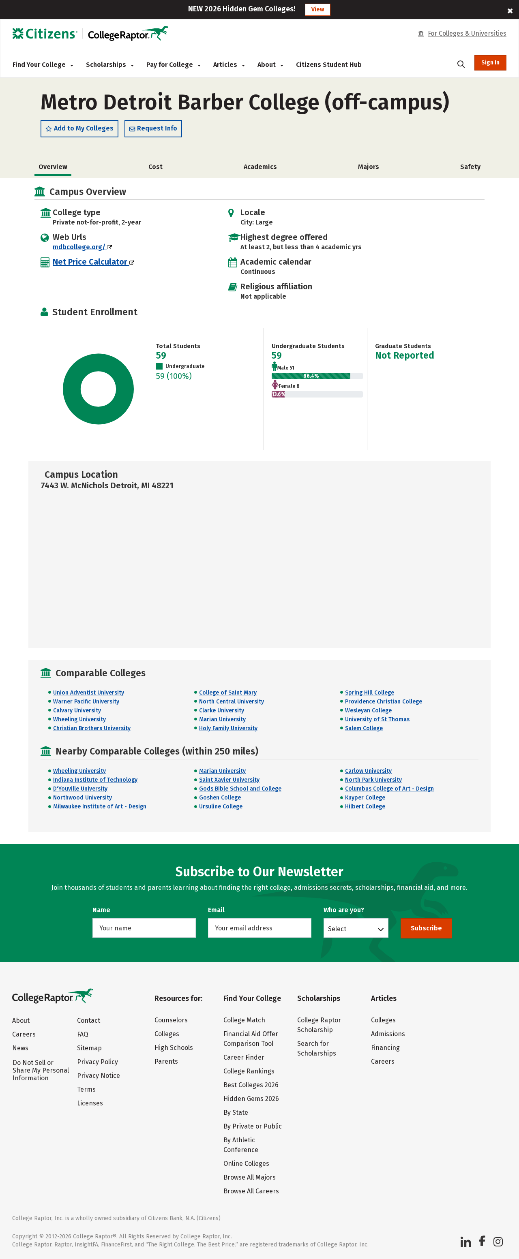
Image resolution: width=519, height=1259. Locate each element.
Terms (86, 1089)
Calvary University (77, 710)
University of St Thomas (377, 719)
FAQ (82, 1034)
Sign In (490, 62)
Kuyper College (365, 797)
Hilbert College (365, 806)
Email (216, 910)
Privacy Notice (98, 1075)
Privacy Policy (97, 1062)
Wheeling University (79, 719)
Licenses (90, 1103)
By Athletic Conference (240, 1145)
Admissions (388, 1034)
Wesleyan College (368, 710)
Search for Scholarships (316, 1048)
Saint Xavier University (229, 779)
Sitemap (89, 1048)
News (20, 1048)
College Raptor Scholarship (319, 1025)
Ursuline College (220, 806)
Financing (385, 1048)
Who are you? (344, 910)
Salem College (364, 728)
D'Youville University (80, 788)
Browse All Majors (249, 1177)
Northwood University (82, 797)
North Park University (373, 779)
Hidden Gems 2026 (251, 1099)
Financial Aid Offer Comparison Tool (250, 1038)
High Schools (173, 1048)
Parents (166, 1061)
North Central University (231, 701)
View (317, 9)
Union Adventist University (88, 692)
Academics (260, 167)
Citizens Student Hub (329, 64)
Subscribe (426, 928)
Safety (470, 167)
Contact (88, 1020)
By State (235, 1112)
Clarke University (221, 710)
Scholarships (107, 64)
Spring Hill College (369, 692)
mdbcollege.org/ (80, 247)
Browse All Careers (251, 1191)
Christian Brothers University (92, 728)
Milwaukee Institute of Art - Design (99, 806)
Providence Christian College (383, 701)
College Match (244, 1020)
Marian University (222, 719)
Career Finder (243, 1057)
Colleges (166, 1034)
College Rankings (249, 1071)
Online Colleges (246, 1163)
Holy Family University (228, 728)
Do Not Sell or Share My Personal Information (41, 1070)
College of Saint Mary (228, 692)
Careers (24, 1034)
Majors (368, 167)
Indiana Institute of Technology (95, 779)
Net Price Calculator (91, 262)
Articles (226, 64)
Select (337, 928)
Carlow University (368, 770)
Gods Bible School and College (240, 788)
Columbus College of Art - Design (389, 788)
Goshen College (220, 797)
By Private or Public (252, 1126)
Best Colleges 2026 (251, 1085)
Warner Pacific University (86, 701)
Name (101, 910)
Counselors (171, 1020)
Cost (155, 167)
